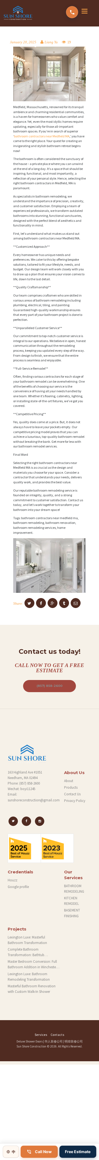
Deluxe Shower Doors (29, 1041)
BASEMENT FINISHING (72, 913)
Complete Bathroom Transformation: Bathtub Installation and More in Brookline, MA (33, 952)
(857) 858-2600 (49, 686)
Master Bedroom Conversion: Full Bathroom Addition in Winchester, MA (33, 964)
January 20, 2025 (23, 42)
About (68, 780)
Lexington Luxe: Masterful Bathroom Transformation (27, 940)
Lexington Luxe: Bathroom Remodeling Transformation (29, 977)
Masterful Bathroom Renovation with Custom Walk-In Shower (32, 989)
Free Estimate (77, 1151)
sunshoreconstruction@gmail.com (34, 800)
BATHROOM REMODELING (74, 889)
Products (71, 787)
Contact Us (72, 794)
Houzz (12, 880)
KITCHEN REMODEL (71, 901)
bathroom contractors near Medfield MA (42, 136)
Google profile (18, 886)
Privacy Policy (74, 800)
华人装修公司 (54, 1041)
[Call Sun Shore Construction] (72, 12)
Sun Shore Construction (31, 1046)
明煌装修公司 (74, 1041)
